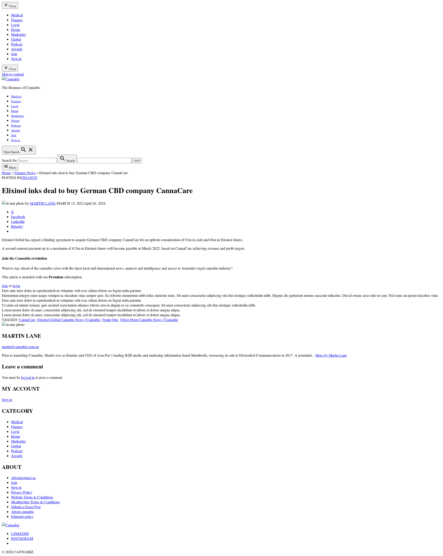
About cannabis (22, 511)
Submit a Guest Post (26, 506)
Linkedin (20, 533)
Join (14, 53)
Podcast (16, 44)
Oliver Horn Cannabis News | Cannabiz (149, 319)
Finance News (25, 172)
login (16, 285)
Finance (17, 19)
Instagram (22, 538)
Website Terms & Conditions (32, 497)
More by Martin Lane (331, 355)
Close (12, 6)
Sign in (16, 58)
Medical (17, 14)
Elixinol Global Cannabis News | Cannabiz (68, 319)
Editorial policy (22, 516)
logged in (28, 377)
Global (16, 39)
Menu (12, 167)
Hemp (15, 29)
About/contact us (23, 477)
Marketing (18, 34)
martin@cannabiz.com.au (20, 346)
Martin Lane (43, 203)
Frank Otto (110, 319)
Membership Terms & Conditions (35, 501)
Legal (15, 24)
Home (6, 172)
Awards (16, 48)
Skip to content (13, 74)
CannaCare (27, 319)
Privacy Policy (21, 492)
